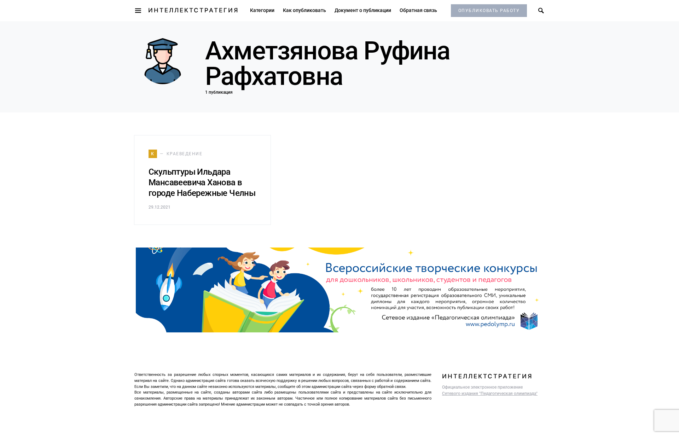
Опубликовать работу (489, 10)
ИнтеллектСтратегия (193, 10)
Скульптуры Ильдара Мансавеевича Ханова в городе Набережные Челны (202, 182)
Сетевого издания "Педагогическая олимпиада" (490, 393)
